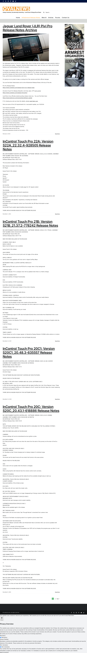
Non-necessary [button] (4, 645)
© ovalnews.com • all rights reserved (11, 612)
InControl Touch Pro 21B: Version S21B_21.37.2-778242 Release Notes (30, 224)
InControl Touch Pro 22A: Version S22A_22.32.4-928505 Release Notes (28, 145)
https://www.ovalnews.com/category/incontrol (15, 92)
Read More (57, 133)
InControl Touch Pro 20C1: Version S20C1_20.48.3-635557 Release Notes (29, 352)
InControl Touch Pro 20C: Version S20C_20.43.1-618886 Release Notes (31, 409)
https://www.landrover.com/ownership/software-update (17, 98)
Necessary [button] (3, 635)
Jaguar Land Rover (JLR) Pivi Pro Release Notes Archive (27, 28)
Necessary (4, 637)
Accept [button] (66, 615)
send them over (34, 101)
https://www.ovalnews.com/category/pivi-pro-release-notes (18, 87)
